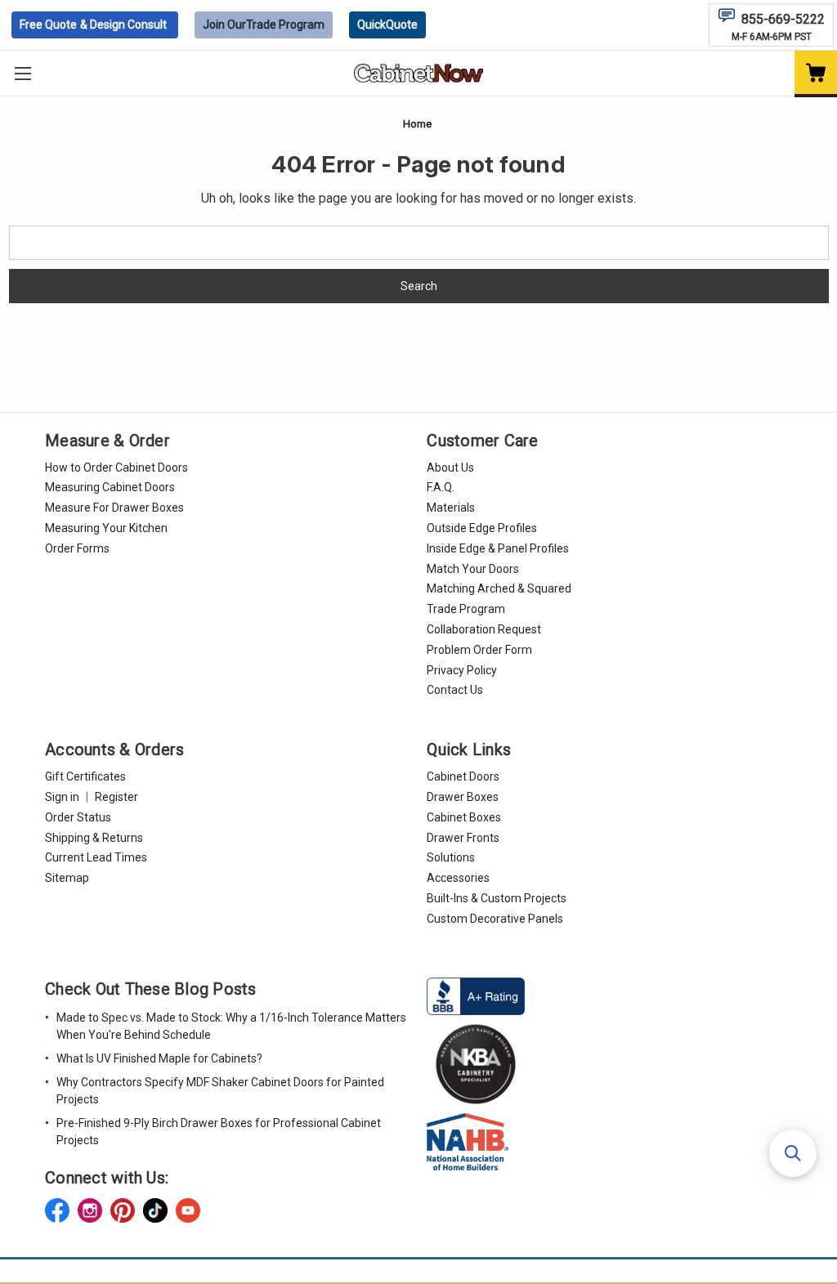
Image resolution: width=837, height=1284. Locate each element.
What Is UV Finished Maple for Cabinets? (159, 1058)
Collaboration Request (484, 629)
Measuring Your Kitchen (106, 528)
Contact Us (455, 689)
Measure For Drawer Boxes (114, 507)
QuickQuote (387, 24)
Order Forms (77, 548)
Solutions (451, 857)
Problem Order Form (479, 649)
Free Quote (93, 24)
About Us (450, 467)
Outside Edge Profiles (482, 528)
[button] (793, 1153)
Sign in (62, 796)
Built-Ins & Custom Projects (496, 898)
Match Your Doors (473, 568)
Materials (451, 507)
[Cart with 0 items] (815, 74)
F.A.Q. (440, 487)
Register (116, 796)
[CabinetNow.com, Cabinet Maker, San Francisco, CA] (476, 994)
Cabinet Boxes (464, 817)
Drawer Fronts (463, 837)
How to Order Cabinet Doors (116, 467)
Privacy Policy (462, 670)
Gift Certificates (85, 776)
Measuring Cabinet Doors (110, 487)
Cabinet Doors (463, 776)
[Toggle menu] (22, 73)
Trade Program (264, 24)
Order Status (78, 817)
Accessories (458, 877)
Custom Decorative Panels (495, 918)
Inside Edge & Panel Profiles (498, 548)
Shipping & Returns (94, 837)
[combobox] (419, 243)
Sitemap (67, 877)
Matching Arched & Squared (499, 588)
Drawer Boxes (463, 796)
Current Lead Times (96, 857)
